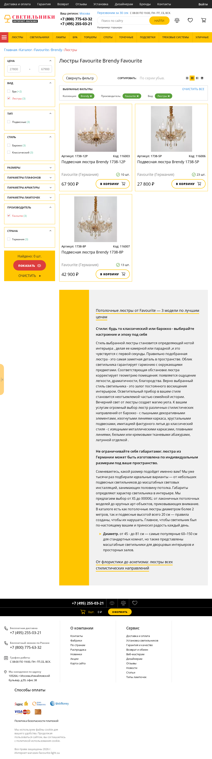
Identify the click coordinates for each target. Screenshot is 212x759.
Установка (101, 4)
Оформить (120, 611)
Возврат (63, 4)
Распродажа (78, 649)
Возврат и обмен (137, 649)
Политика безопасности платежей (36, 721)
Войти (203, 4)
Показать (26, 266)
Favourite (41, 50)
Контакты (164, 4)
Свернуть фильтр (80, 78)
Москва (85, 13)
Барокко (19, 145)
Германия (20, 239)
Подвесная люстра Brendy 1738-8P (92, 252)
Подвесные (21, 122)
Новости (131, 668)
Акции (74, 659)
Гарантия (44, 4)
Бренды (145, 4)
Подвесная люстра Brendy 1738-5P (168, 161)
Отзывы (81, 4)
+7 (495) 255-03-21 (76, 23)
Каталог (4, 37)
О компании (81, 628)
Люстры (162, 96)
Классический (22, 152)
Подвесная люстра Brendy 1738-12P (93, 161)
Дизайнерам (124, 4)
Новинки (76, 654)
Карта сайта (78, 663)
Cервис (133, 628)
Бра (17, 91)
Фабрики (76, 640)
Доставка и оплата (17, 4)
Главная (10, 50)
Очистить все (193, 89)
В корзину (109, 184)
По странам (77, 645)
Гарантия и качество (139, 645)
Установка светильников (142, 640)
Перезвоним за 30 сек (112, 13)
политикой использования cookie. (38, 741)
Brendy (56, 50)
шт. (91, 612)
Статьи (130, 672)
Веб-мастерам (135, 654)
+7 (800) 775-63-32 (76, 19)
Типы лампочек (136, 677)
